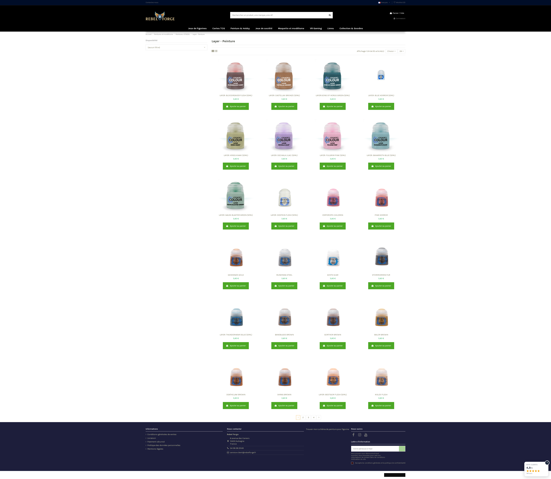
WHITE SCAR (332, 275)
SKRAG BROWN (284, 394)
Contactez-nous (152, 2)
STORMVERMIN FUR (381, 275)
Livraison (151, 438)
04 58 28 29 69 (237, 448)
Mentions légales (155, 449)
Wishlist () (400, 2)
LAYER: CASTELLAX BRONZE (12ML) (284, 95)
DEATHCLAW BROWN (235, 394)
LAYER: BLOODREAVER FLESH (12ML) (236, 95)
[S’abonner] (402, 448)
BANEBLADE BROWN (284, 335)
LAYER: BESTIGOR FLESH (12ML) (333, 394)
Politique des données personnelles (163, 445)
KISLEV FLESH (381, 394)
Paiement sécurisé (156, 442)
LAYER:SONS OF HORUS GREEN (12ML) (333, 95)
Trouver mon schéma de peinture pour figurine (327, 429)
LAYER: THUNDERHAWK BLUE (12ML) (236, 335)
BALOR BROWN (381, 335)
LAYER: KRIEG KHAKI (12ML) (236, 155)
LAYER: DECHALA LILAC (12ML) (284, 155)
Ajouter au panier (238, 106)
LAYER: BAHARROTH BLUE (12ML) (381, 155)
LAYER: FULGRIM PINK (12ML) (333, 155)
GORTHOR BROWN (332, 335)
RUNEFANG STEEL (284, 275)
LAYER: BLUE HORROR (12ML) (381, 95)
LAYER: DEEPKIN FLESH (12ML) (284, 215)
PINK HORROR (381, 215)
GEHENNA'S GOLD (236, 275)
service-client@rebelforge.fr (243, 452)
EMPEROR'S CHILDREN (332, 215)
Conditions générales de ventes (161, 434)
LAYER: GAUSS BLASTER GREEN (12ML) (236, 215)
